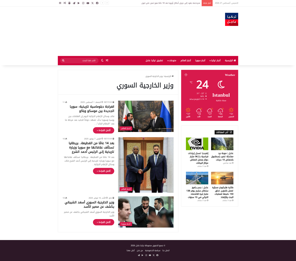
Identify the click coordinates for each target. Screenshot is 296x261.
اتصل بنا (165, 250)
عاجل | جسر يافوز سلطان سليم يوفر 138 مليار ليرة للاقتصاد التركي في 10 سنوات (197, 192)
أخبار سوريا (200, 60)
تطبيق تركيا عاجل (154, 60)
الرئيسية (229, 60)
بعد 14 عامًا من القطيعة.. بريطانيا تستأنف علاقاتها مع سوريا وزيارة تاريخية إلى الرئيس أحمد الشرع (91, 147)
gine (110, 198)
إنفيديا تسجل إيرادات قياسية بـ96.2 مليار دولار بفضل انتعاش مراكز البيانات (198, 158)
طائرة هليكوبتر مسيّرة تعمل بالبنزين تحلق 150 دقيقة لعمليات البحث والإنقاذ (222, 192)
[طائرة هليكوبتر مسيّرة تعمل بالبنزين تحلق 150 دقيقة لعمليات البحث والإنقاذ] (222, 178)
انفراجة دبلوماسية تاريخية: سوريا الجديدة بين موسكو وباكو (92, 109)
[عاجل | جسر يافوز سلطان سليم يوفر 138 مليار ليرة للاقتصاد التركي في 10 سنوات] (197, 178)
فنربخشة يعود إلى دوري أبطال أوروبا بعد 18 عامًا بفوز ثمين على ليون (170, 3)
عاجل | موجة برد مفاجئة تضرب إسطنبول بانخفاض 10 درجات (222, 156)
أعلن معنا (131, 250)
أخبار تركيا (215, 60)
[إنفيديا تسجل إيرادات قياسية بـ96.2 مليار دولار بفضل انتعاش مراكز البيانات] (197, 144)
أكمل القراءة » (103, 130)
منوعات (172, 60)
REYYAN (108, 102)
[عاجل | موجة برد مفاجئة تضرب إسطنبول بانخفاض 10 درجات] (222, 144)
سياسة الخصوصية (152, 250)
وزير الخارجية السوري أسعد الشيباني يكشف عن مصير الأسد (89, 204)
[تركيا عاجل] (231, 19)
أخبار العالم (186, 60)
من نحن (140, 250)
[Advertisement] (117, 31)
